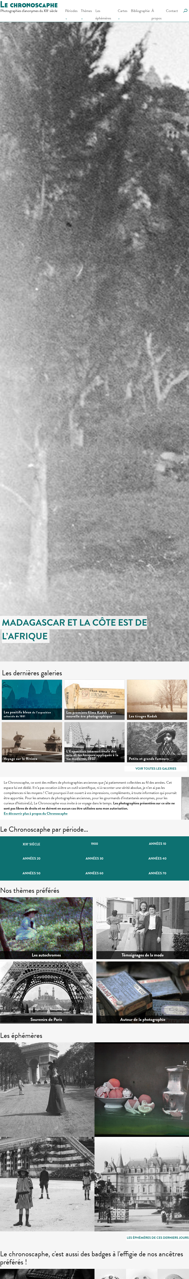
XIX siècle (31, 844)
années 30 (94, 858)
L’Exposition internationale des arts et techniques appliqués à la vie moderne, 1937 (92, 754)
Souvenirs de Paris (46, 1019)
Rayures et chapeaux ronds (32, 1150)
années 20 (31, 858)
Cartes (122, 10)
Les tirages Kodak (143, 716)
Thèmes (86, 10)
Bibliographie (140, 10)
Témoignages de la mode (143, 955)
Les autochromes (46, 955)
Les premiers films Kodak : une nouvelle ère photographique (91, 714)
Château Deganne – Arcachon (129, 1150)
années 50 (31, 873)
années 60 (94, 873)
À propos (156, 14)
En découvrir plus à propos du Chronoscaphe (36, 813)
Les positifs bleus (27, 714)
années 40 (157, 858)
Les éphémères (103, 14)
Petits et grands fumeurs (149, 758)
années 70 (157, 873)
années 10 (157, 843)
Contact (172, 10)
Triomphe (18, 1055)
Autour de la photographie (142, 1019)
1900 (94, 843)
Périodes (71, 10)
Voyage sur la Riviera (20, 758)
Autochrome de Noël (122, 1055)
